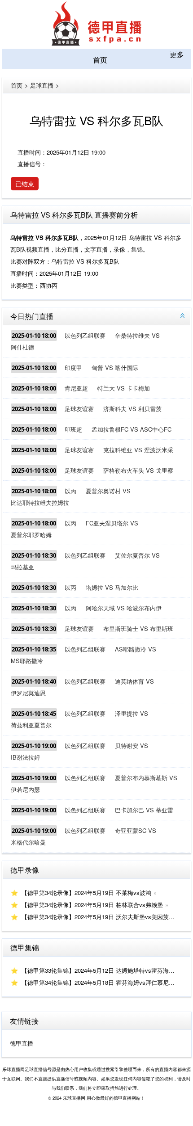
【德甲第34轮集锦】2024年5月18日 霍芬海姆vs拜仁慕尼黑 (98, 982)
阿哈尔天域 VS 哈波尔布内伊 (124, 608)
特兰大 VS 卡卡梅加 (123, 388)
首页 (100, 60)
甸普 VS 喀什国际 (115, 367)
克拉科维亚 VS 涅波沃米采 (138, 449)
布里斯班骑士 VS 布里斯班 (138, 628)
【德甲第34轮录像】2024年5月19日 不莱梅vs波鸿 (86, 892)
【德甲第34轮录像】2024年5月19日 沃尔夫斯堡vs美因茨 (95, 916)
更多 (177, 54)
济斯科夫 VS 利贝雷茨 (132, 408)
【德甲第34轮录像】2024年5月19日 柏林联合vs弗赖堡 (92, 904)
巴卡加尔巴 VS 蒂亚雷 (144, 810)
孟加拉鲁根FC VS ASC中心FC (131, 429)
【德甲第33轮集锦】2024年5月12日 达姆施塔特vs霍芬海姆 (98, 970)
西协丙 (48, 285)
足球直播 (41, 85)
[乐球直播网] (96, 43)
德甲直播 (21, 1043)
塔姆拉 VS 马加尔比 (112, 587)
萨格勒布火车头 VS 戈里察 (138, 470)
